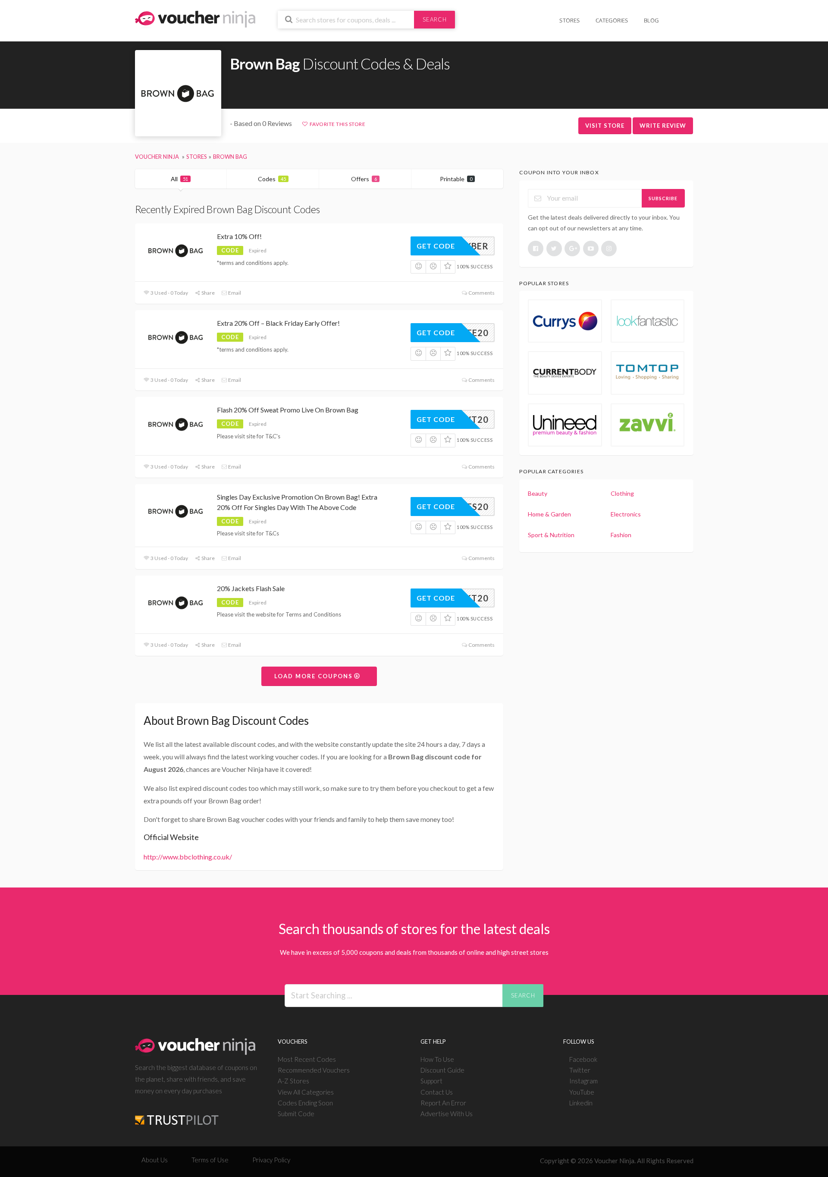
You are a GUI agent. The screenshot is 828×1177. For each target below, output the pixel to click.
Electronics (626, 514)
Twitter (579, 1070)
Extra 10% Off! (239, 236)
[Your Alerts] (674, 16)
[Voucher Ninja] (195, 18)
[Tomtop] (648, 372)
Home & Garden (549, 514)
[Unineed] (565, 425)
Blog (651, 20)
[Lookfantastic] (648, 321)
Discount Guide (442, 1070)
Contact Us (436, 1092)
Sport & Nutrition (551, 534)
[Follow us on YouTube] (591, 248)
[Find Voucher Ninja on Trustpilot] (177, 1113)
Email (234, 293)
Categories (612, 20)
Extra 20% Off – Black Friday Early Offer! (278, 323)
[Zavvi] (648, 425)
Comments (481, 293)
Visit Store (604, 125)
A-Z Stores (293, 1081)
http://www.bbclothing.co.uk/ (188, 857)
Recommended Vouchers (314, 1070)
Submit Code (296, 1113)
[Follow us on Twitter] (554, 248)
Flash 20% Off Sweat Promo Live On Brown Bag (287, 410)
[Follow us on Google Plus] (572, 248)
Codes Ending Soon (305, 1103)
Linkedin (581, 1103)
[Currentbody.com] (565, 372)
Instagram (583, 1081)
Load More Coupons (314, 676)
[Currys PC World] (565, 321)
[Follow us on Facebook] (535, 248)
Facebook (583, 1059)
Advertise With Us (446, 1113)
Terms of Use (210, 1160)
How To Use (437, 1059)
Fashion (621, 534)
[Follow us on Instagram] (609, 248)
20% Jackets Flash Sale (251, 588)
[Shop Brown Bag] (178, 93)
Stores (569, 20)
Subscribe (663, 198)
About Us (154, 1160)
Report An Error (443, 1103)
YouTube (581, 1092)
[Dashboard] (688, 16)
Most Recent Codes (307, 1059)
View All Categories (306, 1092)
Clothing (622, 493)
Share (208, 293)
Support (431, 1081)
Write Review (663, 125)
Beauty (537, 493)
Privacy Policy (271, 1160)
